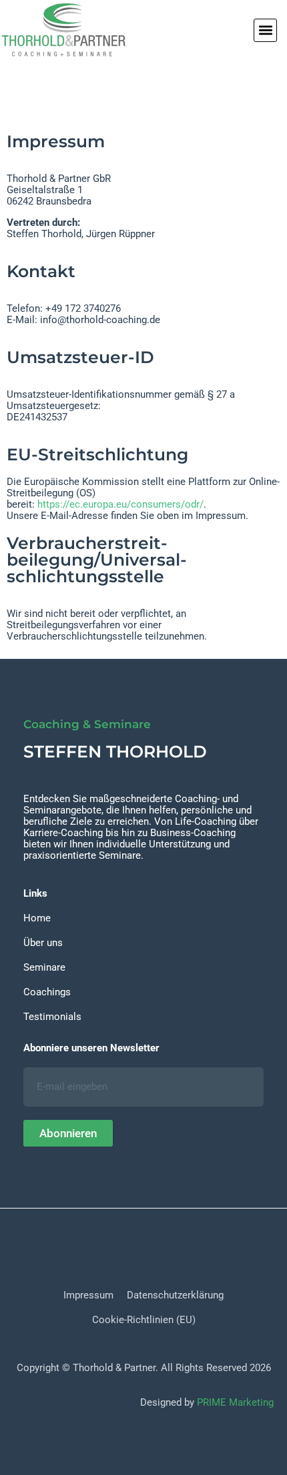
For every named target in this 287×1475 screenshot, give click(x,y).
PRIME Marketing (235, 1402)
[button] (265, 30)
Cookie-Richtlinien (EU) (144, 1320)
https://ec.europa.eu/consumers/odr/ (120, 504)
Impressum (88, 1295)
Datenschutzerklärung (175, 1295)
